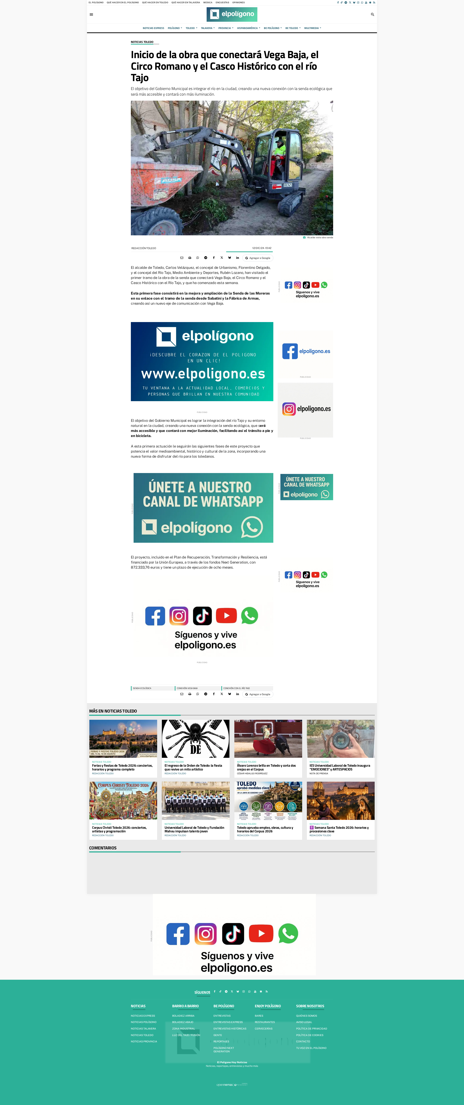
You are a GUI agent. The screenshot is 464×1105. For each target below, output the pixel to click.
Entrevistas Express (228, 1022)
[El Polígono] (232, 14)
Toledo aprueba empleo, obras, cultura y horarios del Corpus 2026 (265, 829)
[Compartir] (197, 258)
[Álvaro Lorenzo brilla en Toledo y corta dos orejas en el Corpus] (268, 739)
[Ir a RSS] (374, 2)
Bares (259, 1015)
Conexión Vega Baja (187, 688)
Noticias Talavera (143, 1028)
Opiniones (238, 2)
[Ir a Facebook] (338, 2)
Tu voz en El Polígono (311, 1048)
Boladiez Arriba (183, 1015)
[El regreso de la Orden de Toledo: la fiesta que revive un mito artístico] (196, 739)
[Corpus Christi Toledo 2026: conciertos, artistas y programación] (123, 801)
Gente (218, 1035)
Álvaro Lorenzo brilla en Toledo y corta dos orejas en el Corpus (266, 767)
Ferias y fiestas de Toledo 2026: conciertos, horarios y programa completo (122, 767)
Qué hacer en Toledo (155, 2)
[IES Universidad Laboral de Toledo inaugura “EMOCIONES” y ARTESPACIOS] (341, 739)
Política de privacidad (311, 1028)
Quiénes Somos (306, 1015)
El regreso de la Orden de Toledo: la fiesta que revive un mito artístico (193, 767)
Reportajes (221, 1041)
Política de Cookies (309, 1035)
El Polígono (96, 2)
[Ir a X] (350, 2)
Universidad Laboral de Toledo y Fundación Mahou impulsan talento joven (194, 829)
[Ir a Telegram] (346, 2)
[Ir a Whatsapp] (362, 2)
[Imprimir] (190, 258)
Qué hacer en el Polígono (123, 2)
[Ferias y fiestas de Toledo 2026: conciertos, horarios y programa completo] (123, 739)
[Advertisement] (202, 672)
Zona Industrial (183, 1028)
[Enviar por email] (182, 258)
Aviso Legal (304, 1022)
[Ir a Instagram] (358, 2)
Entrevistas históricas (230, 1028)
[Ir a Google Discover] (370, 2)
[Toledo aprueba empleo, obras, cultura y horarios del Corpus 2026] (268, 801)
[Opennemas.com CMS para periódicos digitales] (232, 1084)
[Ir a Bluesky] (354, 2)
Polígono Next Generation (224, 1050)
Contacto (303, 1041)
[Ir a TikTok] (342, 2)
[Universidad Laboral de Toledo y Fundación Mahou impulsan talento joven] (196, 801)
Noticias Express (143, 1015)
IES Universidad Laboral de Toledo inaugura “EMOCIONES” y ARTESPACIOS (340, 767)
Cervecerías (263, 1028)
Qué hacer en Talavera (185, 2)
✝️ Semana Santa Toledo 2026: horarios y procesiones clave (339, 829)
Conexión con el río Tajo (236, 688)
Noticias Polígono (143, 1022)
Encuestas (222, 2)
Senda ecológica (142, 688)
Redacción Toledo (143, 248)
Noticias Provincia (144, 1041)
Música (207, 2)
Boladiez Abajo (182, 1022)
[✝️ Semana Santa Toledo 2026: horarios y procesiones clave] (341, 801)
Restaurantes (265, 1022)
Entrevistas (222, 1015)
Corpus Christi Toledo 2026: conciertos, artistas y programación (119, 829)
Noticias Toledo (142, 42)
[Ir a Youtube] (366, 2)
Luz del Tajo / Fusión (186, 1035)
